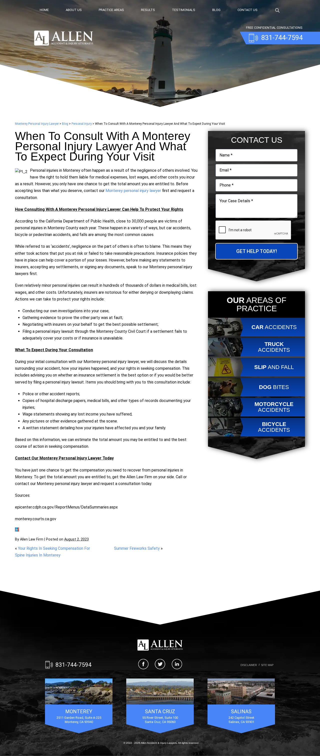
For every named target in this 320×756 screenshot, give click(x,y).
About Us (74, 10)
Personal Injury (82, 124)
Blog (216, 10)
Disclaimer (248, 665)
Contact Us (248, 10)
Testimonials (183, 10)
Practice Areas (111, 10)
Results (148, 10)
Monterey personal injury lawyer (133, 190)
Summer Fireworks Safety (137, 548)
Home (44, 10)
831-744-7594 (74, 665)
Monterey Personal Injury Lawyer (37, 124)
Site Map (267, 665)
